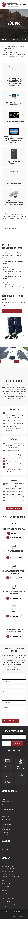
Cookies (20, 915)
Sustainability (20, 916)
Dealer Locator (6, 827)
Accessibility (12, 916)
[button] (16, 361)
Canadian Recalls (7, 874)
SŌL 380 (23, 40)
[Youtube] (14, 750)
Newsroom (5, 852)
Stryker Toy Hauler (8, 809)
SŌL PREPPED (6, 901)
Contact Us (20, 781)
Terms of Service (7, 915)
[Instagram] (18, 750)
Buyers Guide (6, 829)
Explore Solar (6, 835)
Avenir (4, 799)
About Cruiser (6, 849)
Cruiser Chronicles (8, 822)
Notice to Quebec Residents (11, 876)
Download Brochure (20, 767)
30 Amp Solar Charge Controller (12, 904)
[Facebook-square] (9, 750)
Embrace (4, 807)
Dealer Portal (6, 886)
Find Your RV (7, 767)
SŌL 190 (15, 40)
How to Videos (6, 824)
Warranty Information (9, 866)
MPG (3, 804)
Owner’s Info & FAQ (8, 869)
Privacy (15, 915)
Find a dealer (7, 782)
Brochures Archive (7, 871)
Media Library (6, 883)
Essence (4, 812)
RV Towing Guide (7, 832)
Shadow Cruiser (7, 801)
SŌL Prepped (6, 40)
